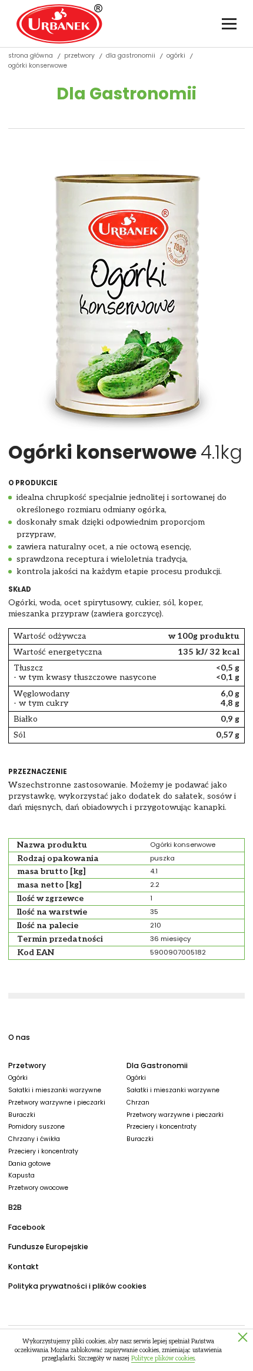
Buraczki (21, 1114)
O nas (19, 1037)
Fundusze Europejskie (48, 1247)
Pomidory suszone (36, 1126)
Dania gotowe (29, 1163)
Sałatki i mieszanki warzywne (54, 1090)
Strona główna (30, 55)
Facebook (26, 1227)
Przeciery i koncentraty (43, 1151)
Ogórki (176, 55)
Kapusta (21, 1175)
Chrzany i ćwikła (34, 1139)
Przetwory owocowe (38, 1187)
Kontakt (23, 1267)
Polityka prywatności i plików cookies (77, 1286)
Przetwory (79, 55)
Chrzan (137, 1102)
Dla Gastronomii (130, 55)
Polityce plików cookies (163, 1358)
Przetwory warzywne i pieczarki (56, 1102)
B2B (15, 1207)
